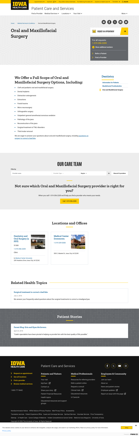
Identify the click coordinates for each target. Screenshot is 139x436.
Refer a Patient (100, 53)
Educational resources (79, 394)
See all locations (20, 377)
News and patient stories (110, 387)
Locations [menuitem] (65, 13)
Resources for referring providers (83, 380)
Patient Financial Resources (51, 394)
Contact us (45, 387)
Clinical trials (76, 390)
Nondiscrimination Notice (19, 411)
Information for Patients (110, 82)
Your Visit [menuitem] (76, 13)
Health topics (46, 397)
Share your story (47, 390)
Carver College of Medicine (37, 418)
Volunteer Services (83, 414)
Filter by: (13, 169)
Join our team (106, 380)
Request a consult (77, 387)
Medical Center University (23, 258)
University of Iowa (98, 418)
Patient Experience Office (34, 414)
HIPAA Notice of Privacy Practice (40, 411)
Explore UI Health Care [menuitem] (101, 1)
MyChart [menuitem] (49, 1)
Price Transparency (96, 414)
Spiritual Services (70, 414)
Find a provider (19, 380)
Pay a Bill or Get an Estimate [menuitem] (67, 1)
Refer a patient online (79, 383)
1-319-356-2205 (99, 43)
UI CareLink (75, 397)
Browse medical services (23, 384)
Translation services (17, 414)
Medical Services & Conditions (26, 23)
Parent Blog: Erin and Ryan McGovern (30, 327)
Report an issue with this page (112, 394)
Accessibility (70, 411)
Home (12, 23)
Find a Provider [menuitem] (37, 13)
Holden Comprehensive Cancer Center (60, 418)
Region (83, 173)
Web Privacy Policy (58, 411)
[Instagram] (125, 366)
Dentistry (108, 76)
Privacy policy (6, 431)
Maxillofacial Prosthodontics (112, 86)
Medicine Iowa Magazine (82, 418)
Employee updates (108, 390)
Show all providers (119, 173)
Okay (126, 427)
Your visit (44, 380)
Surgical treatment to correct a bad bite (31, 292)
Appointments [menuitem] (38, 1)
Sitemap (13, 418)
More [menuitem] (124, 13)
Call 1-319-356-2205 (69, 201)
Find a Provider (100, 57)
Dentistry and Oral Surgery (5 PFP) (21, 239)
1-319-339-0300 (60, 243)
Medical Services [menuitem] (51, 13)
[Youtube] (119, 366)
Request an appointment (23, 373)
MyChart (44, 383)
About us (104, 383)
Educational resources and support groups (54, 402)
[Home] (20, 5)
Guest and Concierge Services (53, 414)
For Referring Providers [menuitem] (84, 1)
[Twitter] (113, 366)
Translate (115, 1)
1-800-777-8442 (17, 390)
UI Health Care (22, 418)
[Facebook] (107, 366)
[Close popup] (136, 425)
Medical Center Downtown (61, 237)
